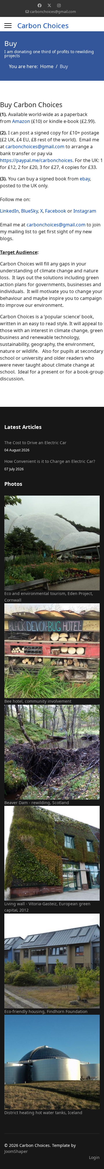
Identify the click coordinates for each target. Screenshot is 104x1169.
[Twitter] (49, 5)
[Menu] (8, 25)
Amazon (21, 121)
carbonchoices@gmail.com (53, 11)
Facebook (55, 211)
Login (94, 1157)
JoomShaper (16, 1151)
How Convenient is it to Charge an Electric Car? (49, 465)
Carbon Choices (43, 25)
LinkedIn (9, 211)
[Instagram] (59, 5)
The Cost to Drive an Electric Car (35, 446)
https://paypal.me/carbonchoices (36, 160)
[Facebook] (40, 5)
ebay (85, 179)
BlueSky (29, 211)
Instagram (84, 211)
